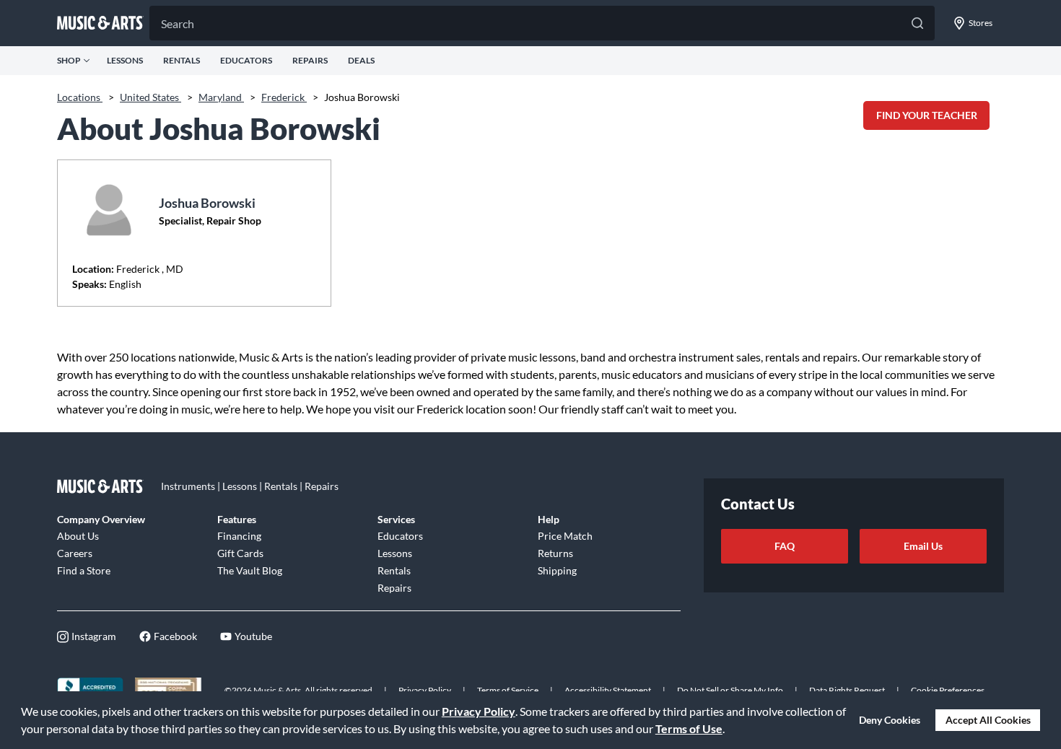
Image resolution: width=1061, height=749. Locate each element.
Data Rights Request (847, 690)
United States (150, 97)
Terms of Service (507, 690)
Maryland (221, 97)
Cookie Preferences (947, 690)
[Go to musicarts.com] (100, 23)
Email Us (923, 546)
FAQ (784, 546)
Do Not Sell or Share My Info (730, 690)
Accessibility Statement (607, 690)
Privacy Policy (478, 711)
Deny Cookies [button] (889, 720)
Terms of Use (688, 728)
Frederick (284, 97)
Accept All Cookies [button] (988, 720)
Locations (79, 97)
